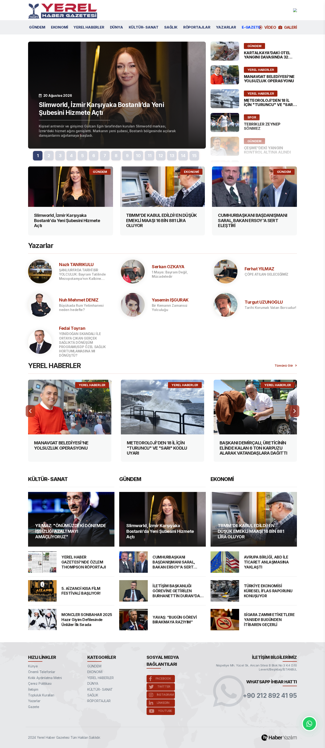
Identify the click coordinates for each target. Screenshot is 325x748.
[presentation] (30, 411)
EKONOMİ (59, 27)
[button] (38, 155)
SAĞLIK (170, 27)
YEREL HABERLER (89, 27)
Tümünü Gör (284, 365)
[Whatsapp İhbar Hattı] (309, 723)
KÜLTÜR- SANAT (143, 27)
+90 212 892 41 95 (270, 696)
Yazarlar (34, 701)
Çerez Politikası (40, 683)
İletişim (33, 689)
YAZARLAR (226, 27)
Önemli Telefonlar (41, 672)
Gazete (33, 707)
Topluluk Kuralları (41, 695)
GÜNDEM (37, 27)
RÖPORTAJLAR (196, 27)
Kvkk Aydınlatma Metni (45, 678)
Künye (33, 666)
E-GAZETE (251, 27)
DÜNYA (116, 27)
